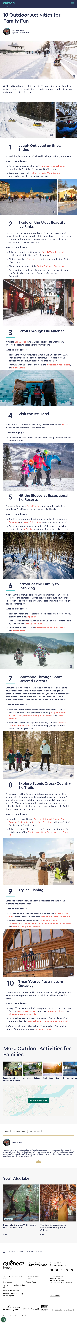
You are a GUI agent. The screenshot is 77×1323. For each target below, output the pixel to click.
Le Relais (27, 529)
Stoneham (14, 522)
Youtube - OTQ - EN (57, 1270)
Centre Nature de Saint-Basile (50, 627)
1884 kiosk (51, 364)
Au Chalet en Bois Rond (31, 923)
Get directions (55, 1296)
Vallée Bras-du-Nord (56, 1011)
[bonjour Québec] (16, 1309)
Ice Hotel (66, 424)
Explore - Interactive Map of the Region (13, 1295)
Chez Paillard (63, 364)
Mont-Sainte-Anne (32, 522)
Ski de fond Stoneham (42, 822)
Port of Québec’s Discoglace (51, 266)
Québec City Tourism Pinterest (67, 1270)
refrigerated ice (32, 259)
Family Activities (34, 1131)
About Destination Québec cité (13, 1278)
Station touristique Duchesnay (37, 715)
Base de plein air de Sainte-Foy (49, 819)
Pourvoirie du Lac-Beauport (57, 923)
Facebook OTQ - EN (52, 1270)
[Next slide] (72, 1069)
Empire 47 (31, 616)
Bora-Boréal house (26, 1011)
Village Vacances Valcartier (51, 166)
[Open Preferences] (3, 1319)
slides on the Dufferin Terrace (46, 173)
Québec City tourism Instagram (62, 1270)
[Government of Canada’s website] (35, 1309)
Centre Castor (18, 630)
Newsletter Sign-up (11, 1290)
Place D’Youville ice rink (52, 252)
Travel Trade (31, 1282)
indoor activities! (43, 1029)
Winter (7, 1131)
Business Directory (21, 1316)
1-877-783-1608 (36, 1265)
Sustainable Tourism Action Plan (14, 1286)
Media (28, 1279)
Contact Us (7, 1282)
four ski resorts (34, 506)
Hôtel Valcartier (34, 1021)
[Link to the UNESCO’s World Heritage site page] (44, 1308)
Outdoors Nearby (19, 1131)
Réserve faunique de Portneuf (25, 926)
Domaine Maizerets (18, 822)
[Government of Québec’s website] (25, 1309)
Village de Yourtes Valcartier (23, 1014)
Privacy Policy (8, 1316)
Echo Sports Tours (33, 623)
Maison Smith (18, 367)
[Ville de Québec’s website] (7, 1307)
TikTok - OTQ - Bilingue (72, 1270)
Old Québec (20, 342)
